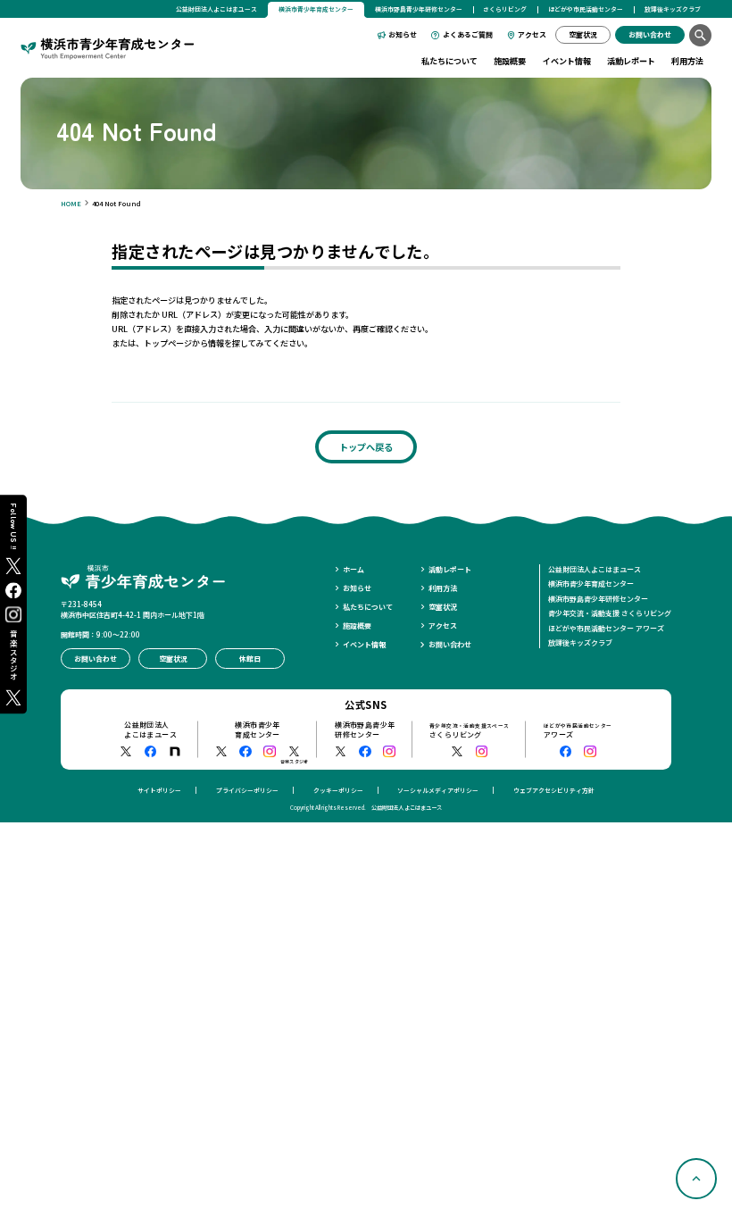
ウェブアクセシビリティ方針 (554, 790)
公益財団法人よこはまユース (216, 8)
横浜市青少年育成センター (591, 583)
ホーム (353, 569)
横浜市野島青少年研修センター (418, 8)
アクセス (532, 34)
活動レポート (631, 60)
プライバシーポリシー (247, 790)
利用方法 (687, 60)
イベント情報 (567, 60)
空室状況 (442, 607)
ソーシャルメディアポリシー (437, 790)
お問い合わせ (449, 644)
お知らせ (402, 34)
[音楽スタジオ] (294, 752)
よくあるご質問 (468, 34)
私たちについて (449, 60)
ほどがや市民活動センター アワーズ (606, 628)
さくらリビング (505, 8)
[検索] (700, 35)
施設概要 (510, 60)
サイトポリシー (159, 790)
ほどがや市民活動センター (585, 8)
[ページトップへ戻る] (696, 1178)
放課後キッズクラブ (673, 8)
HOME (71, 203)
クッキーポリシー (338, 790)
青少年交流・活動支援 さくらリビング (609, 613)
